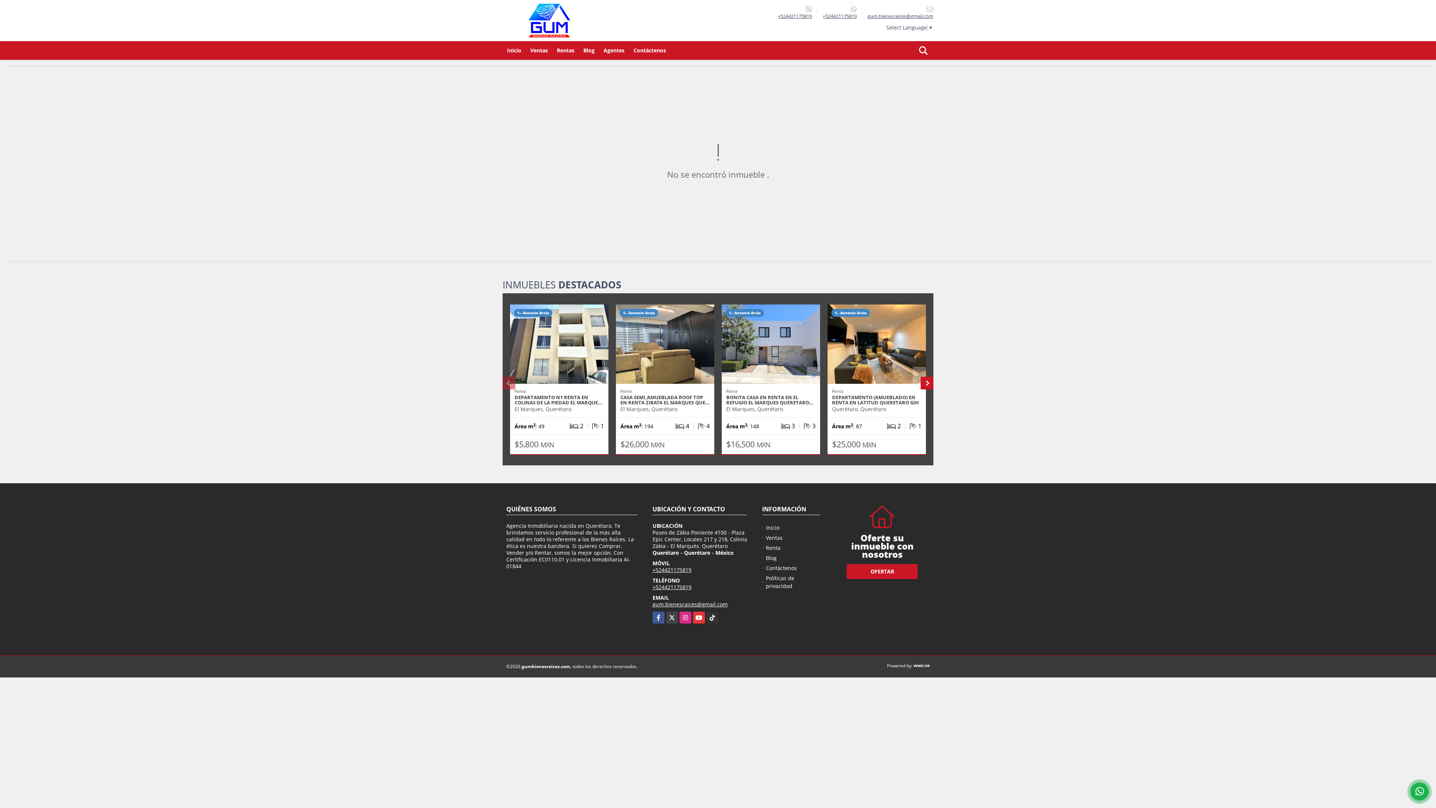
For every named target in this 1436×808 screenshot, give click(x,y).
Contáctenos (649, 50)
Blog (589, 50)
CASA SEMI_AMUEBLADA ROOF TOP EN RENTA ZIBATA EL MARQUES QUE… (664, 400)
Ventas (539, 50)
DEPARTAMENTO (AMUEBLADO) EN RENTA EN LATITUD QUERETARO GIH (875, 400)
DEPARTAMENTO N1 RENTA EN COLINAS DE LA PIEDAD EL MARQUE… (558, 400)
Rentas (565, 50)
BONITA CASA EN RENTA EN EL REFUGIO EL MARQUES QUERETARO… (769, 400)
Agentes (614, 50)
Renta (773, 547)
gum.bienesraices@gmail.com (690, 604)
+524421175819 (795, 16)
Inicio (514, 50)
